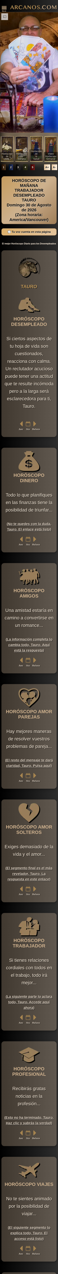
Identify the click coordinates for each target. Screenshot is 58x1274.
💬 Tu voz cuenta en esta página (29, 231)
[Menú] (4, 7)
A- (54, 167)
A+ (47, 167)
